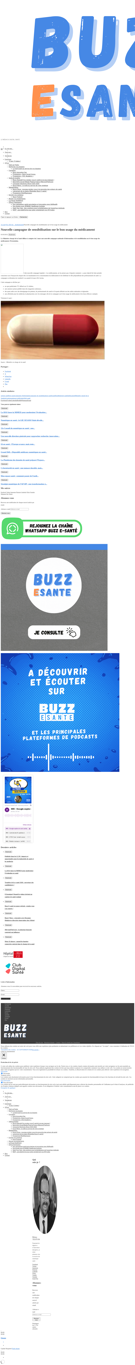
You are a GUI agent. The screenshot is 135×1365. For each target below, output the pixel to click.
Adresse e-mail (5, 509)
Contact (7, 213)
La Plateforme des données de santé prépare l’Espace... (23, 460)
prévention (7, 398)
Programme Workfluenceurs (22, 193)
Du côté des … (9, 149)
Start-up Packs (14, 165)
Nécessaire (6, 1073)
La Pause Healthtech (16, 201)
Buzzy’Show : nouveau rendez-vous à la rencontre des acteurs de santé (37, 189)
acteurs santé (5, 396)
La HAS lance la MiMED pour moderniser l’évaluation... (24, 412)
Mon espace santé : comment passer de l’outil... (20, 476)
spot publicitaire (19, 398)
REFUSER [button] (28, 1050)
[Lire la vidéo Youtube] (53, 330)
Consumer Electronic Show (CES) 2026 (26, 184)
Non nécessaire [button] (5, 1080)
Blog (6, 212)
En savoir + (35, 1050)
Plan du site (39, 1042)
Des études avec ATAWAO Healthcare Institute (29, 206)
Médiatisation (13, 187)
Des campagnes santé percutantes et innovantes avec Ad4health (35, 204)
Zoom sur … (8, 152)
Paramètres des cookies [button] (8, 1050)
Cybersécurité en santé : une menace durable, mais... (22, 468)
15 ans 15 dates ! (15, 161)
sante (12, 398)
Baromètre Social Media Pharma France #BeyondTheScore (33, 182)
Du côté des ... (10, 225)
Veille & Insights (14, 178)
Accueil (3, 225)
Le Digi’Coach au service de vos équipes (27, 169)
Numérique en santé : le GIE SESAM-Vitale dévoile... (22, 420)
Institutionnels (19, 225)
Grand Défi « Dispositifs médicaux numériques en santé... (24, 452)
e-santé (49, 396)
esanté (54, 396)
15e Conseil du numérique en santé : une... (18, 428)
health (57, 396)
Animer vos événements (17, 199)
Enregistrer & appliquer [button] (8, 1088)
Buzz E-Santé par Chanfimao (71, 1042)
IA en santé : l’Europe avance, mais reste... (18, 444)
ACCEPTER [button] (21, 1050)
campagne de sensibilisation (38, 396)
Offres (7, 163)
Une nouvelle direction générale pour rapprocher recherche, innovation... (30, 436)
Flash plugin (16, 1348)
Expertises (8, 159)
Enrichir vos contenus (16, 195)
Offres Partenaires (15, 202)
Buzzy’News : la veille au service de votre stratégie (30, 186)
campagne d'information (22, 396)
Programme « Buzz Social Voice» (24, 174)
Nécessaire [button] (4, 1071)
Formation (12, 170)
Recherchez (23, 217)
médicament (71, 396)
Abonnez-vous (6, 513)
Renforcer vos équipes (17, 167)
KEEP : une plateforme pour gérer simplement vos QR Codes (34, 210)
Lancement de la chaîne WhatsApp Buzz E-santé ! (30, 191)
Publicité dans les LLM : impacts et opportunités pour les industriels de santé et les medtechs (19, 859)
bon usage (12, 396)
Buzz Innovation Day (20, 172)
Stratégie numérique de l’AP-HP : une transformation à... (24, 484)
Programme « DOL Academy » (23, 176)
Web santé (27, 398)
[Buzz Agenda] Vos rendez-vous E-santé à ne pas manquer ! (33, 180)
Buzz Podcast (17, 197)
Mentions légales (49, 1042)
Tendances (8, 156)
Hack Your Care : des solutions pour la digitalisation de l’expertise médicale (39, 208)
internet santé (63, 396)
